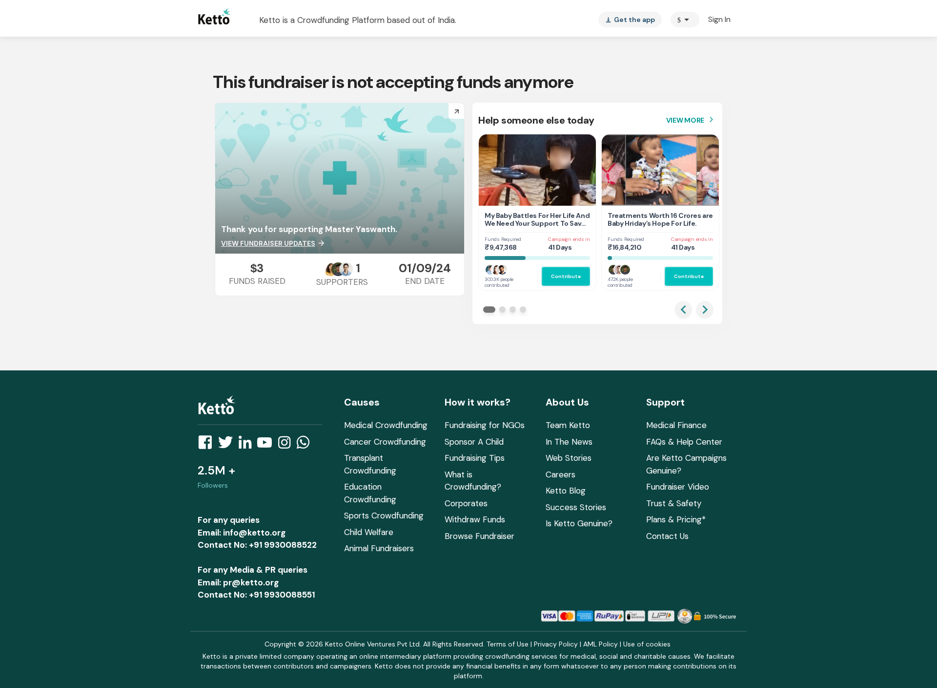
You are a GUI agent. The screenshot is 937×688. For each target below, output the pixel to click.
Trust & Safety (673, 503)
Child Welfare (368, 532)
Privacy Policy (556, 644)
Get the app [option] (630, 19)
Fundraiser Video (677, 486)
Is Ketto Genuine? (579, 523)
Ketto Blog (566, 490)
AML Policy (600, 644)
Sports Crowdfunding (384, 515)
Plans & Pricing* (676, 519)
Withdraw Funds (475, 519)
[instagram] (287, 445)
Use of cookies (646, 644)
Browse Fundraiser (479, 536)
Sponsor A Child (474, 441)
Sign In (719, 19)
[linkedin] (248, 445)
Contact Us (667, 536)
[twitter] (228, 445)
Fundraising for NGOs (485, 425)
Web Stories (568, 457)
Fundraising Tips (475, 457)
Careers (560, 474)
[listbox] (630, 19)
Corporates (466, 503)
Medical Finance (676, 425)
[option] (685, 19)
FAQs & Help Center (684, 441)
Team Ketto (568, 425)
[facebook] (208, 445)
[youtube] (267, 445)
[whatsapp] (306, 445)
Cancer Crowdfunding (385, 441)
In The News (569, 441)
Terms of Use (507, 644)
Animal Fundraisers (379, 548)
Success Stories (576, 507)
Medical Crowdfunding (386, 425)
